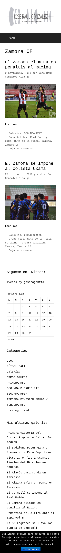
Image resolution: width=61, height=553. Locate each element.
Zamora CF (12, 145)
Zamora (46, 141)
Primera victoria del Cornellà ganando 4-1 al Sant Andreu (30, 437)
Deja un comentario (22, 148)
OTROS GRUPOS (33, 235)
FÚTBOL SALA (16, 366)
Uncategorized (18, 410)
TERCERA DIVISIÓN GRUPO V (27, 399)
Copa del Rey (18, 137)
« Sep (11, 339)
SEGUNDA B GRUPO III (23, 388)
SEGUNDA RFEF (33, 133)
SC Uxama (11, 242)
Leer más (11, 124)
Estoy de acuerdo (31, 549)
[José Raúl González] (30, 16)
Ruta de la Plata (26, 141)
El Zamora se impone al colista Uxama (29, 166)
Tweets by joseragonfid (25, 282)
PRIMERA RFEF (17, 382)
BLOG (10, 360)
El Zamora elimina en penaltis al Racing (30, 65)
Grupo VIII (16, 238)
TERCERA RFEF (17, 405)
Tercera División (32, 242)
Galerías (15, 133)
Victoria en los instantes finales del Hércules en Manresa (28, 462)
